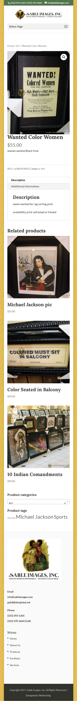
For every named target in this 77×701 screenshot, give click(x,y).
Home (10, 45)
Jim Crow (11, 518)
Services (14, 665)
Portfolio (15, 658)
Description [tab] (18, 180)
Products (15, 651)
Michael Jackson (34, 516)
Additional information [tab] (25, 186)
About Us (15, 645)
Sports (61, 517)
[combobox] (38, 501)
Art (18, 45)
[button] (64, 57)
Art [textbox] (37, 503)
